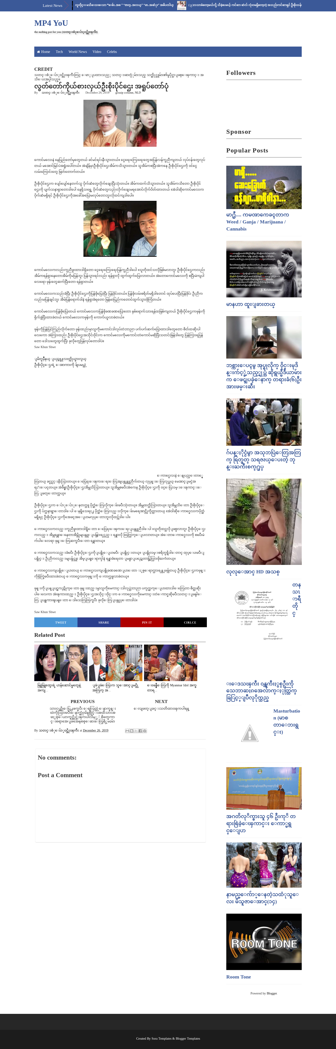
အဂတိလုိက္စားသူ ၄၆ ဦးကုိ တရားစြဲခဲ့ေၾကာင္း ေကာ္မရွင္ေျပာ (261, 823)
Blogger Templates (188, 1038)
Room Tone (238, 977)
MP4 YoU (51, 23)
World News (78, 52)
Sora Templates (161, 1038)
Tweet (61, 622)
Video (97, 52)
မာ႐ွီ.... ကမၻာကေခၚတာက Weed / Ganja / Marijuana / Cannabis (257, 222)
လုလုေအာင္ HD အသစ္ (253, 571)
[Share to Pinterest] (144, 731)
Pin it (147, 622)
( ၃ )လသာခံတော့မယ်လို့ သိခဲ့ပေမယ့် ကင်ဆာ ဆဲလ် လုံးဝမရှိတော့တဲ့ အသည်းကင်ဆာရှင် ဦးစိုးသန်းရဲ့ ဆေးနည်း (229, 5)
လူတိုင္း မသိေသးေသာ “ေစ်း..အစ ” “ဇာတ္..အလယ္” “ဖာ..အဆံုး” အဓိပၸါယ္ (101, 5)
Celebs (112, 52)
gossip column (124, 92)
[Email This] (127, 731)
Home (45, 52)
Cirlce (190, 622)
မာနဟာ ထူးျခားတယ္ (250, 304)
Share (104, 622)
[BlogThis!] (131, 731)
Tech (59, 52)
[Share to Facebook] (140, 731)
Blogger (272, 993)
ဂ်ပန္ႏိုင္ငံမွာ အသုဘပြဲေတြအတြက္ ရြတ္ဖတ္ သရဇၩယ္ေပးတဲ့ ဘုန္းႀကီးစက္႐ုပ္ (263, 459)
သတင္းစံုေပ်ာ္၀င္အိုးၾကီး (61, 92)
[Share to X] (136, 731)
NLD (138, 92)
